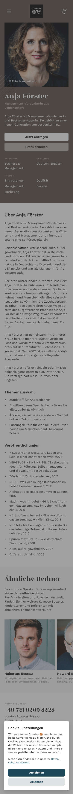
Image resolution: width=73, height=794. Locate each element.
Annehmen (36, 772)
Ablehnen (36, 781)
